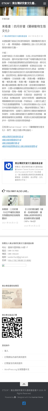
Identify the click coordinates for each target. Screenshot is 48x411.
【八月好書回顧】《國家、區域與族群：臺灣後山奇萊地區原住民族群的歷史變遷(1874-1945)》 (33, 215)
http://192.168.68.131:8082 (19, 260)
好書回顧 (5, 19)
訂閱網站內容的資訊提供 (15, 357)
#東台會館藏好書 (9, 143)
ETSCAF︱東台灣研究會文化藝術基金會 (19, 3)
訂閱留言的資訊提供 (13, 363)
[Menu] (44, 3)
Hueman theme (37, 397)
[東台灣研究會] (24, 403)
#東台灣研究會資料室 (11, 136)
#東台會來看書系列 (10, 140)
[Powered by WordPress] (15, 397)
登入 (6, 351)
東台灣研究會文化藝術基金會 (15, 36)
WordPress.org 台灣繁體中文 (16, 369)
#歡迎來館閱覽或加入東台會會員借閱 (18, 146)
